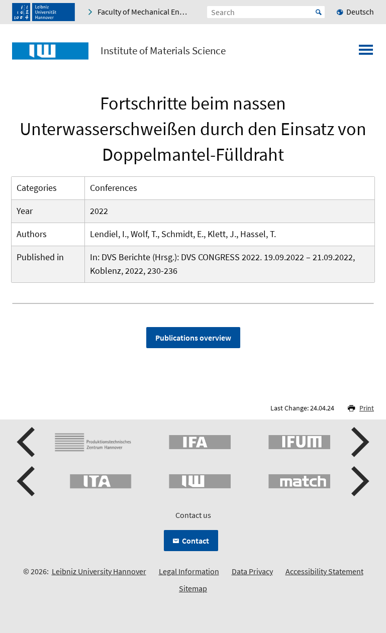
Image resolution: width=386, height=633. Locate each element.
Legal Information (189, 571)
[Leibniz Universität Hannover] (43, 12)
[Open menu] (366, 52)
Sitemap (193, 588)
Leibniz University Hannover (99, 571)
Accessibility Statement (324, 571)
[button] (27, 442)
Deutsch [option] (360, 12)
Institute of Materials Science (163, 51)
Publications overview (193, 338)
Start (319, 12)
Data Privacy (252, 571)
